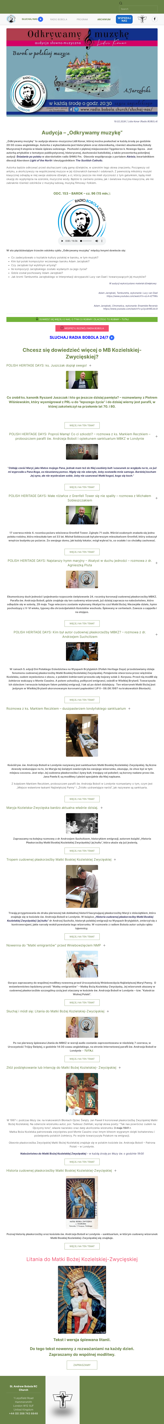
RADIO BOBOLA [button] (58, 19)
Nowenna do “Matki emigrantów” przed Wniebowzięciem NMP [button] (53, 945)
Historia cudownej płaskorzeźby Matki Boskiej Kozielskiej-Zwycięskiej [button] (59, 1170)
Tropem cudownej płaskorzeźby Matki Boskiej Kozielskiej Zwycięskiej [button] (58, 859)
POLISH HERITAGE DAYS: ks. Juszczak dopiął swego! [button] (46, 365)
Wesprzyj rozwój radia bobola (84, 328)
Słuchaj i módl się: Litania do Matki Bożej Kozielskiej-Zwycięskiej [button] (55, 1011)
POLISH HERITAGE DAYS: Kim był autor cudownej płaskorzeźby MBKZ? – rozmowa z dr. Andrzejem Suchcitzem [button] (80, 634)
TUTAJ (88, 1050)
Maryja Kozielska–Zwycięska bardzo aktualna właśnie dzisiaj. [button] (52, 808)
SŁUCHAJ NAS (30, 19)
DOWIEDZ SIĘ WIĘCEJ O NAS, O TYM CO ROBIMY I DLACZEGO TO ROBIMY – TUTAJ (84, 319)
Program (82, 19)
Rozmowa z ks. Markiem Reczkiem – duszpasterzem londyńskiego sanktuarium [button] (66, 708)
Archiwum (104, 19)
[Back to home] (11, 19)
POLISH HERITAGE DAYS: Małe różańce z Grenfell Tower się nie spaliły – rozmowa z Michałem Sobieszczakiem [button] (80, 498)
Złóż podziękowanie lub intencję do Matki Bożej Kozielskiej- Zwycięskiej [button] (61, 1067)
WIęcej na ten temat (82, 425)
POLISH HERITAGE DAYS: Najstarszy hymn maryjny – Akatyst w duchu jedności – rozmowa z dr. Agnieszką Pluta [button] (80, 563)
